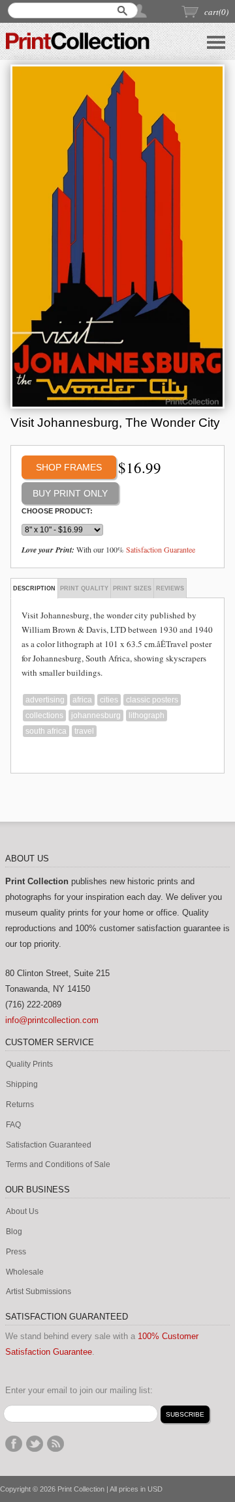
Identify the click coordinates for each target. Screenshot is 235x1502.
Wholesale (25, 1272)
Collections (44, 715)
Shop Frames (69, 467)
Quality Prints (29, 1064)
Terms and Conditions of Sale (58, 1164)
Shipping (22, 1084)
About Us (22, 1211)
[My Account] (140, 11)
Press (16, 1252)
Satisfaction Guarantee (160, 549)
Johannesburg (96, 715)
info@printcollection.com (52, 1020)
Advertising (45, 699)
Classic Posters (152, 699)
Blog (14, 1231)
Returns (20, 1104)
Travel (84, 731)
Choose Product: (57, 511)
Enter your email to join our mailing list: (79, 1390)
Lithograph (146, 715)
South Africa (46, 731)
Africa (82, 699)
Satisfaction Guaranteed (48, 1145)
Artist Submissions (38, 1291)
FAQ (13, 1125)
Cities (109, 699)
